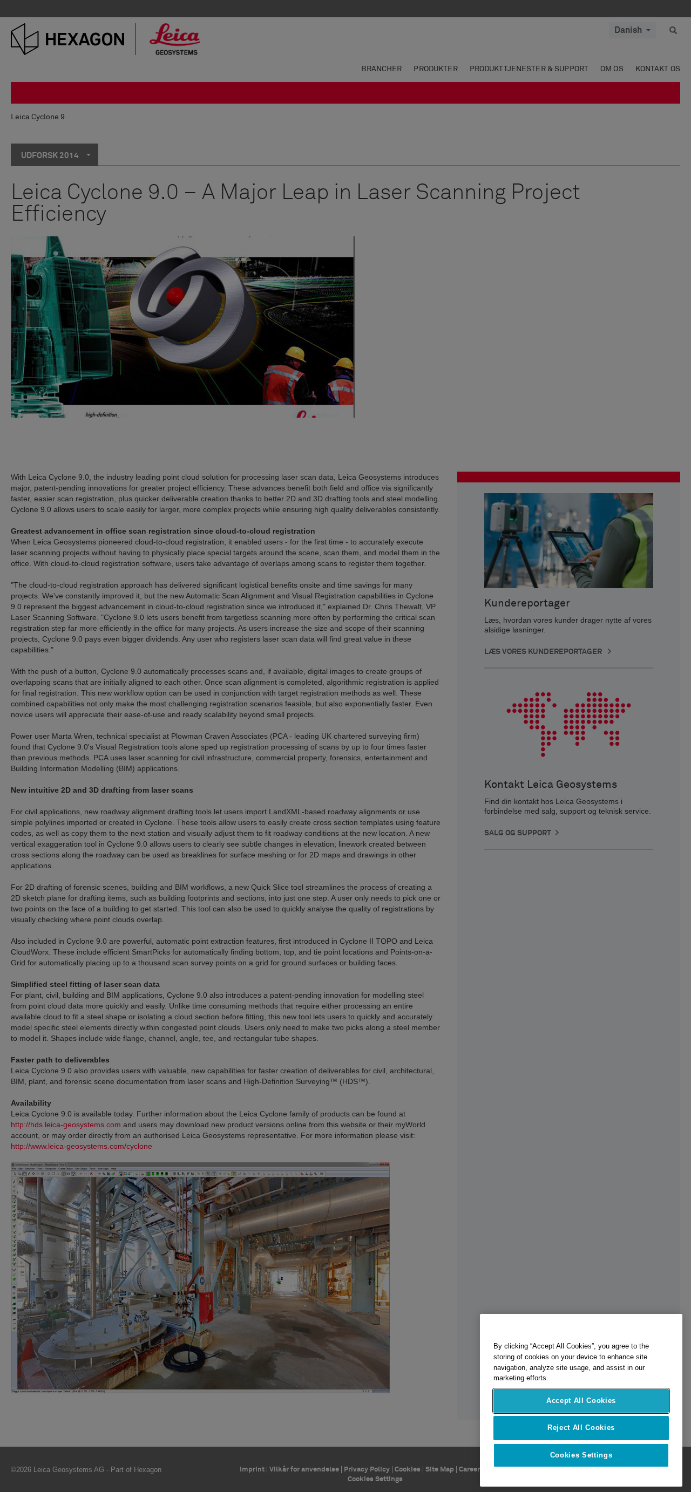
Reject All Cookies (581, 1427)
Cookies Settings (581, 1455)
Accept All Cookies (581, 1400)
